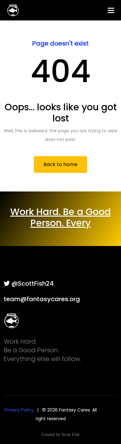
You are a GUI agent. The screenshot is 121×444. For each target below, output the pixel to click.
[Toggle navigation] (111, 10)
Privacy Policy (19, 410)
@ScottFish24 (32, 283)
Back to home (60, 164)
